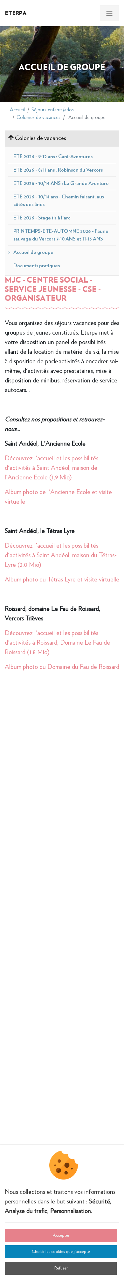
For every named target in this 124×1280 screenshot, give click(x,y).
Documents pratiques (36, 265)
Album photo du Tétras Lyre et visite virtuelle (62, 579)
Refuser (61, 1268)
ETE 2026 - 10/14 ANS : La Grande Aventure (61, 183)
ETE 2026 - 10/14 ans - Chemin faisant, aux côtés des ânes (58, 200)
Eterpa (15, 13)
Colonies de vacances (38, 117)
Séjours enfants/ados (52, 109)
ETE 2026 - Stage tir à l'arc (41, 217)
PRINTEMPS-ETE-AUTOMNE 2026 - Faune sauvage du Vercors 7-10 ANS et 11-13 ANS (60, 235)
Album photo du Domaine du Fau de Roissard (62, 667)
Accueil (17, 109)
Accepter (61, 1235)
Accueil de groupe (33, 252)
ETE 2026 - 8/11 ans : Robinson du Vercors (58, 170)
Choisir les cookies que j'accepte (61, 1251)
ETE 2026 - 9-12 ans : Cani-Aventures (53, 156)
